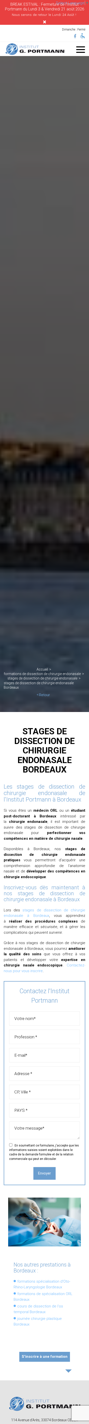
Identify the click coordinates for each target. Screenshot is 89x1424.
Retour (44, 695)
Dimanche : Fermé (73, 29)
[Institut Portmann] (35, 49)
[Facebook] (75, 36)
